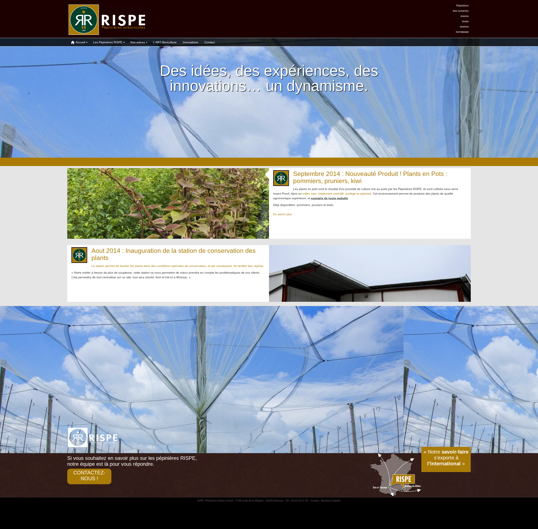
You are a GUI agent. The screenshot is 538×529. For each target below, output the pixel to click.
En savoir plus (282, 214)
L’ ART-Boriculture (165, 42)
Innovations (190, 42)
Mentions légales (331, 500)
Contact (209, 42)
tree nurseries (461, 10)
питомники (462, 31)
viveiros (464, 26)
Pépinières (462, 5)
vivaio (465, 21)
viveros (464, 16)
